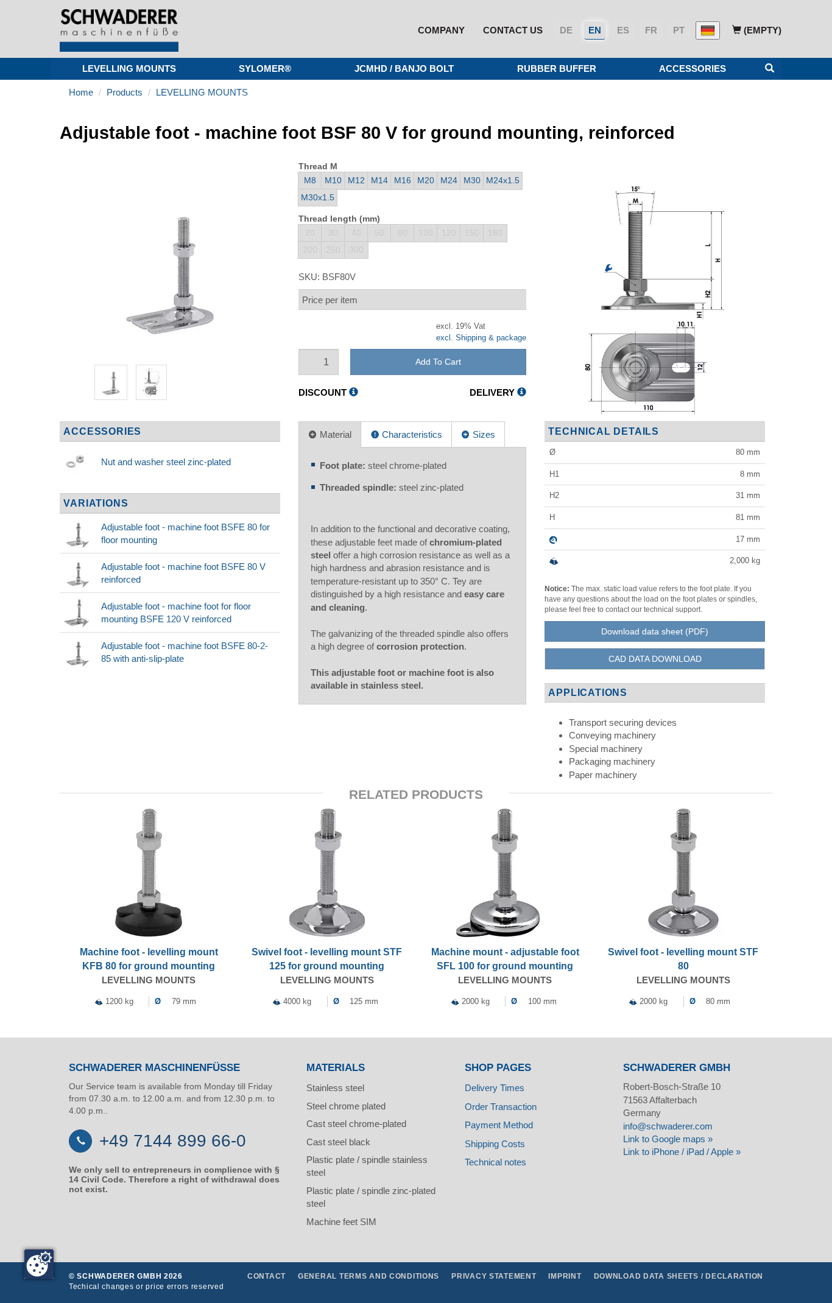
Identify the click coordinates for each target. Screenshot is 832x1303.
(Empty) (761, 30)
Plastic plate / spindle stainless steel (367, 1166)
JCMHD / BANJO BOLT (404, 68)
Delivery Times (494, 1088)
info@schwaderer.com (668, 1126)
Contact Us (513, 30)
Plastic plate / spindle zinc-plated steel (370, 1197)
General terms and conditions (368, 1276)
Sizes (482, 434)
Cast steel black (338, 1142)
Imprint (564, 1276)
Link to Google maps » (668, 1139)
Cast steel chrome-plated (356, 1124)
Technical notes (495, 1162)
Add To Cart (438, 362)
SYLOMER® (265, 68)
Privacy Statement (493, 1276)
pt (679, 30)
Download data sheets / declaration (678, 1276)
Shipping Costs (495, 1144)
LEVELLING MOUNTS (129, 68)
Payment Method (499, 1125)
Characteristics (410, 434)
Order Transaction (501, 1106)
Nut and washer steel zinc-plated (166, 462)
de (566, 30)
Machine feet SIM (341, 1222)
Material (334, 434)
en (594, 30)
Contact (266, 1276)
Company (441, 30)
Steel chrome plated (346, 1106)
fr (651, 30)
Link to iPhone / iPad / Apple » (682, 1152)
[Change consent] (39, 1264)
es (623, 30)
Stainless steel (335, 1088)
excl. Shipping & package (481, 337)
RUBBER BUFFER (556, 68)
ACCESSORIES (692, 68)
